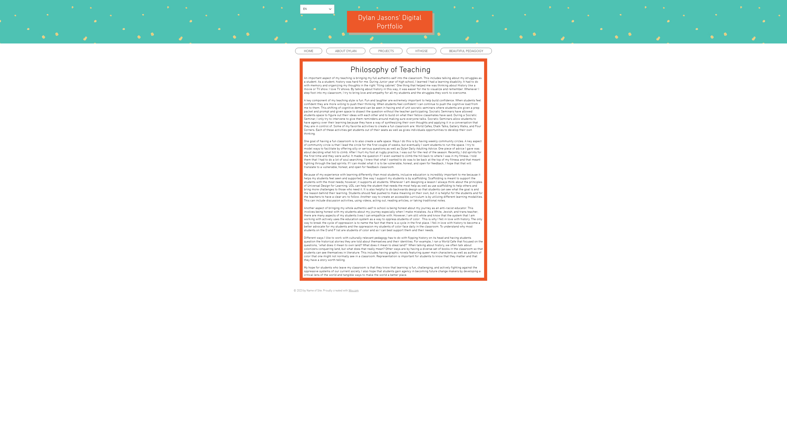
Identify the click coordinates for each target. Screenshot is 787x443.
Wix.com (354, 290)
